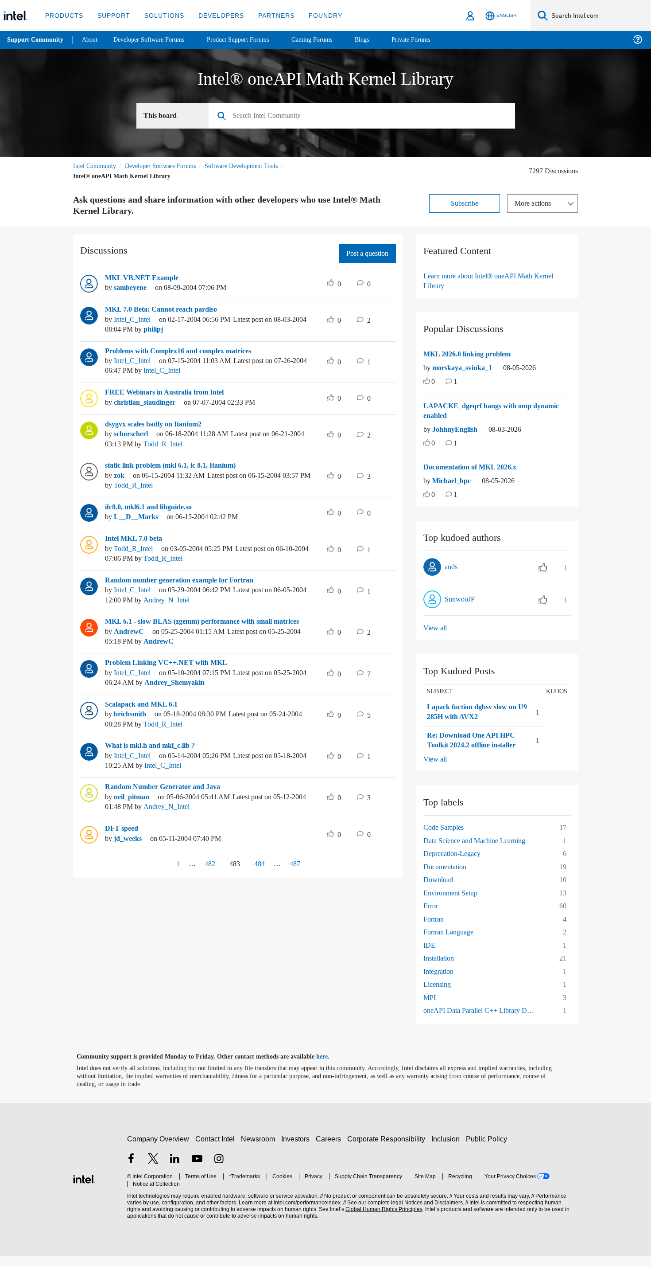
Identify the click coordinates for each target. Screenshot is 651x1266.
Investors (297, 1149)
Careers (330, 1149)
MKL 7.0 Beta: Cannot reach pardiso (165, 309)
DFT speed (122, 839)
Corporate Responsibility (388, 1149)
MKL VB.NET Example (141, 278)
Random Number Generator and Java (167, 797)
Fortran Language (451, 942)
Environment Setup (454, 903)
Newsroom (260, 1149)
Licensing (438, 994)
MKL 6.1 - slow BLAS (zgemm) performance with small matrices (195, 627)
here (329, 1066)
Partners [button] (267, 15)
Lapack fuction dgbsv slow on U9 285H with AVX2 (471, 712)
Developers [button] (214, 15)
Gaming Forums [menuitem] (328, 39)
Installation (440, 968)
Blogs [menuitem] (380, 39)
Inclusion (447, 1149)
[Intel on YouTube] (197, 1169)
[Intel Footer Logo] (84, 1188)
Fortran (434, 929)
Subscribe (465, 203)
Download (439, 890)
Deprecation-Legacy (455, 864)
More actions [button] (535, 203)
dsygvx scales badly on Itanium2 (160, 424)
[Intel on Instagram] (218, 1169)
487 (297, 873)
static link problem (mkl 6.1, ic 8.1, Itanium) (178, 465)
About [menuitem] (92, 39)
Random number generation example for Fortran (186, 580)
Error (431, 916)
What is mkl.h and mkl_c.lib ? (153, 756)
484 (261, 873)
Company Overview (158, 1149)
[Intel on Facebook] (131, 1169)
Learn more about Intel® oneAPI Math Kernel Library (493, 281)
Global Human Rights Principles (381, 1219)
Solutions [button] (160, 15)
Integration (440, 981)
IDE (428, 955)
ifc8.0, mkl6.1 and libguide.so (155, 507)
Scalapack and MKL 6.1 (144, 714)
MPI (429, 1007)
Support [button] (111, 15)
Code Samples (446, 837)
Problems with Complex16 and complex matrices (186, 351)
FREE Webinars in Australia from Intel (167, 392)
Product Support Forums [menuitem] (250, 39)
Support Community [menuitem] (36, 40)
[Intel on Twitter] (153, 1169)
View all (435, 628)
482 (206, 873)
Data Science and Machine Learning (480, 850)
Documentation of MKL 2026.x (474, 467)
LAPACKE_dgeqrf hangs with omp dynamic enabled (494, 411)
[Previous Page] (158, 874)
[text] (426, 382)
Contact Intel (216, 1149)
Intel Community (96, 166)
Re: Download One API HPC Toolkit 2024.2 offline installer (472, 745)
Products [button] (63, 15)
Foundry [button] (314, 15)
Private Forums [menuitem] (430, 39)
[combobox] (365, 116)
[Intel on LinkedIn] (174, 1169)
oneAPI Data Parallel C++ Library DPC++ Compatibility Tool (483, 1021)
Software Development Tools (257, 166)
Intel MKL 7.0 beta (136, 538)
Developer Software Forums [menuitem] (155, 39)
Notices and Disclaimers (430, 1213)
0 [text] (433, 382)
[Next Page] (318, 874)
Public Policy (488, 1149)
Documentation (448, 876)
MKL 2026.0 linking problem (471, 354)
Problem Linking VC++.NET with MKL (167, 673)
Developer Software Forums (168, 166)
